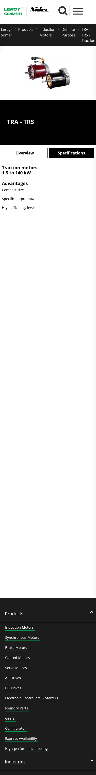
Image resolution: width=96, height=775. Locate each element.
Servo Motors (16, 667)
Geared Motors (17, 657)
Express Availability (21, 738)
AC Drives (13, 677)
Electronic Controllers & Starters (31, 698)
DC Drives (13, 688)
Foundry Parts (16, 708)
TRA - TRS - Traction (88, 35)
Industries (15, 762)
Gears (10, 718)
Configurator (15, 728)
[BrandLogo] (13, 12)
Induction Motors (19, 627)
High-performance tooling (26, 748)
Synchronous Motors (22, 637)
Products (25, 29)
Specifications (71, 153)
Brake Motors (16, 647)
